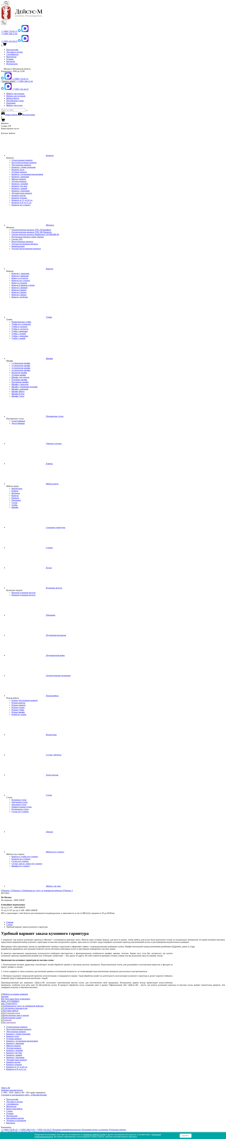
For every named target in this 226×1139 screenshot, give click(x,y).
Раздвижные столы (20, 809)
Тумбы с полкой (19, 333)
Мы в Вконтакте (36, 1132)
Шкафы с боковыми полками (25, 387)
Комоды (15, 495)
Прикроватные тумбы (21, 322)
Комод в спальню (19, 283)
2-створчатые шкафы (21, 365)
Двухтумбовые (18, 423)
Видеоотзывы (28, 115)
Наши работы (11, 115)
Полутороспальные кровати (24, 162)
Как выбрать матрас (15, 1118)
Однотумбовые (18, 421)
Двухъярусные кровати (22, 193)
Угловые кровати (19, 172)
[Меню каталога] (2, 4)
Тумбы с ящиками (20, 331)
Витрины (16, 493)
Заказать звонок (8, 81)
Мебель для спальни (15, 93)
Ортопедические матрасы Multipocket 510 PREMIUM (35, 234)
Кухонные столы (19, 800)
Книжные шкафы (19, 372)
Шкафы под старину (21, 866)
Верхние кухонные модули (24, 592)
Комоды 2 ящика (19, 295)
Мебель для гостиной (15, 96)
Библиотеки (17, 488)
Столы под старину (20, 811)
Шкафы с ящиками (20, 389)
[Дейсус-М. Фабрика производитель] (113, 13)
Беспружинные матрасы (22, 241)
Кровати (15, 498)
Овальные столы (19, 804)
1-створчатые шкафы (21, 363)
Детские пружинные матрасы (25, 244)
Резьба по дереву (19, 714)
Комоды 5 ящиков (19, 287)
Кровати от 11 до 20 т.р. (22, 200)
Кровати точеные (19, 198)
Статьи (9, 1111)
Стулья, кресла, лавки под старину (27, 863)
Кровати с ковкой (19, 188)
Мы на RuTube (21, 1132)
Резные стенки (18, 707)
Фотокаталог (12, 64)
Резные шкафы (18, 712)
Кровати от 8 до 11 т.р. (22, 202)
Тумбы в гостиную (20, 329)
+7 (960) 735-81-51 (9, 31)
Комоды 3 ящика (19, 292)
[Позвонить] (4, 22)
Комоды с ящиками (20, 276)
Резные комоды (18, 703)
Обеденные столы (20, 802)
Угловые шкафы (19, 375)
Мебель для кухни (14, 105)
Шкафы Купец (18, 394)
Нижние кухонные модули (23, 595)
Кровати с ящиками (20, 177)
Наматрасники (18, 246)
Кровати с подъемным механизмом (27, 174)
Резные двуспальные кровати (25, 700)
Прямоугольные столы (22, 807)
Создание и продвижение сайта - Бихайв (24, 1095)
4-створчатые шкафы (21, 370)
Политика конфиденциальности (66, 1130)
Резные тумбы (18, 710)
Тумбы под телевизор (21, 324)
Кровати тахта (18, 169)
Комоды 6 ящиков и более (23, 285)
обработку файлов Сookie (94, 1135)
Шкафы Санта (18, 396)
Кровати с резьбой (20, 184)
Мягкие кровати (19, 179)
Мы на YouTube (8, 1132)
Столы (14, 502)
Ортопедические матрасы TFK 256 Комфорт (31, 230)
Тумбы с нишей (19, 338)
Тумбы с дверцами (20, 336)
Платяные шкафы (19, 380)
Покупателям (12, 50)
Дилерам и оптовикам (16, 1120)
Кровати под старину (21, 205)
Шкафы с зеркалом (20, 384)
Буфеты (15, 491)
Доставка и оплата (14, 52)
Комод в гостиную (20, 278)
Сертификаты (12, 54)
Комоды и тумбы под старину (25, 856)
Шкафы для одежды (20, 377)
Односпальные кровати (22, 160)
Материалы (11, 57)
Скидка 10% (17, 239)
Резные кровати (19, 705)
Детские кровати (19, 181)
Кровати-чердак (19, 195)
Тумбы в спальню (19, 326)
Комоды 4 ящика (19, 290)
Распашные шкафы (20, 382)
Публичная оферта (117, 1130)
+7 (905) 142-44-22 (9, 41)
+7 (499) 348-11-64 (9, 34)
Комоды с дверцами (20, 273)
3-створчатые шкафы (21, 368)
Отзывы (9, 59)
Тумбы (15, 505)
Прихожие (11, 103)
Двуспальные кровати (21, 165)
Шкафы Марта (18, 391)
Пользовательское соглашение (94, 1130)
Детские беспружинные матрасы (26, 248)
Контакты (10, 61)
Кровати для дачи (19, 186)
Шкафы (15, 507)
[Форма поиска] (6, 3)
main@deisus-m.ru (52, 1132)
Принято (185, 1136)
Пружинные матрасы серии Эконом (28, 237)
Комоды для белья (20, 297)
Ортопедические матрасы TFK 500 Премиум (32, 232)
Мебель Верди (12, 98)
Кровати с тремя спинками (24, 167)
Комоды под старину (21, 280)
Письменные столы (15, 101)
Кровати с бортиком (21, 191)
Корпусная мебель (14, 1109)
